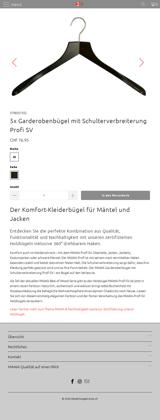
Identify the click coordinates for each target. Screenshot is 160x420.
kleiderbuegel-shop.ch (84, 399)
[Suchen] (144, 4)
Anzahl (14, 186)
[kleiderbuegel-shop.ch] (80, 4)
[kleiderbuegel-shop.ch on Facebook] (72, 382)
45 (14, 157)
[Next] (140, 62)
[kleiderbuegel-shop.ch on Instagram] (80, 382)
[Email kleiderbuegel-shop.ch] (87, 382)
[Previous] (15, 62)
